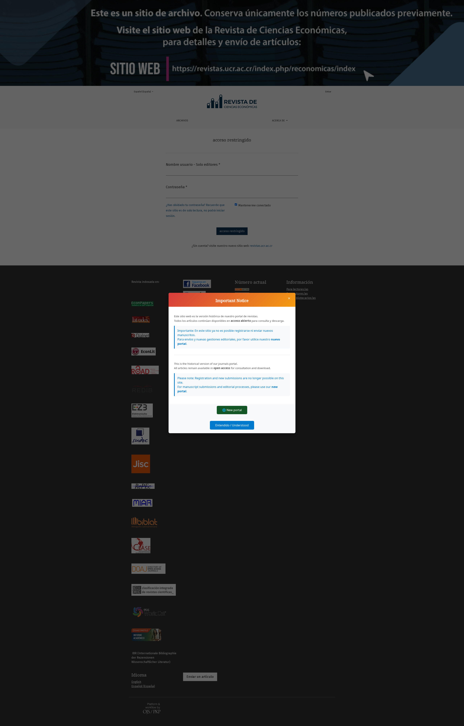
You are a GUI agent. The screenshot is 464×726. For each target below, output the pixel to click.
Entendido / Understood (232, 425)
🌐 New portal (232, 410)
